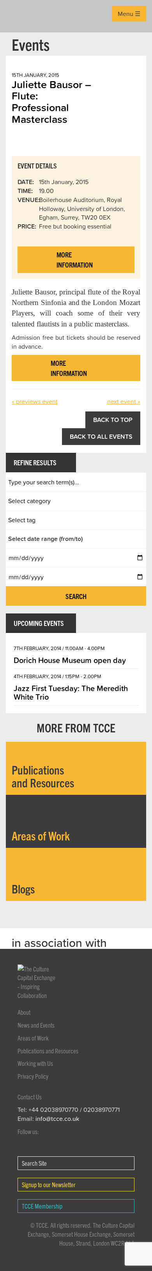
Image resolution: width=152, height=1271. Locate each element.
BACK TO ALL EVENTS (101, 436)
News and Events (36, 1025)
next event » (123, 401)
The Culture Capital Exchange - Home (18, 16)
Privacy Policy (33, 1076)
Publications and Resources (48, 1051)
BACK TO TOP (113, 419)
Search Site (34, 1163)
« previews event (35, 401)
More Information (75, 259)
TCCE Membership (42, 1206)
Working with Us (35, 1063)
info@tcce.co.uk (57, 1118)
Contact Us (30, 1097)
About (24, 1012)
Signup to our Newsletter (49, 1184)
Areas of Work (33, 1038)
